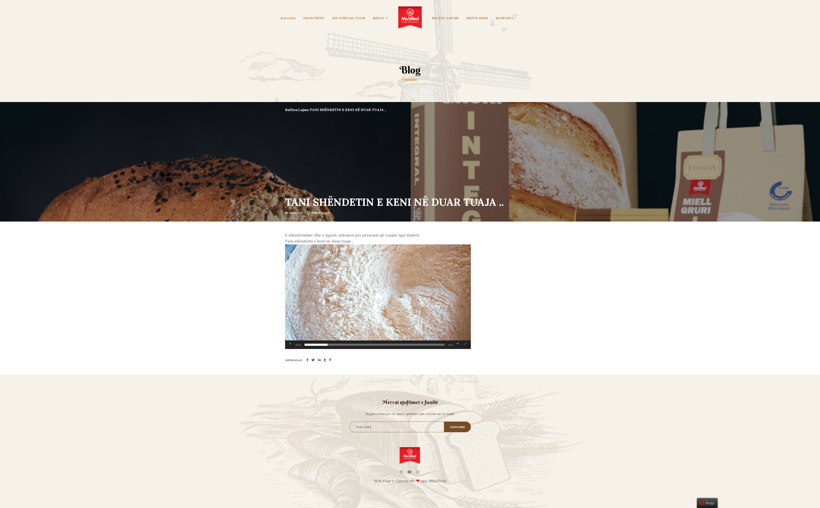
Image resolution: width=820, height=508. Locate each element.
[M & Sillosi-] (410, 18)
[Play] (290, 343)
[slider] (375, 345)
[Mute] (457, 343)
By (293, 213)
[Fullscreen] (465, 343)
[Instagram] (418, 472)
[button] (378, 296)
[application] (378, 296)
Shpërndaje (293, 360)
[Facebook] (401, 472)
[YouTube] (409, 472)
